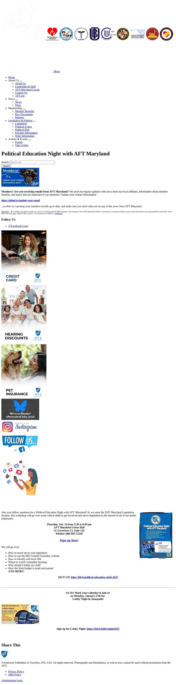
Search (5, 162)
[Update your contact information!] (88, 177)
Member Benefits (24, 111)
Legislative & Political (20, 120)
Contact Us (21, 92)
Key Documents (24, 114)
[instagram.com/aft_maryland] (88, 427)
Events (19, 142)
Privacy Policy (16, 671)
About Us (20, 83)
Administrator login (12, 680)
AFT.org (20, 95)
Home (11, 77)
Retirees (19, 117)
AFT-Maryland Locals (27, 89)
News (18, 102)
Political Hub (22, 129)
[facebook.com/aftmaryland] (88, 444)
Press (18, 105)
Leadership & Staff (25, 86)
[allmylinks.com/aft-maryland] (88, 476)
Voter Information (24, 135)
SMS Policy (14, 674)
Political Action (23, 126)
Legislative (21, 123)
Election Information (26, 132)
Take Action (21, 145)
